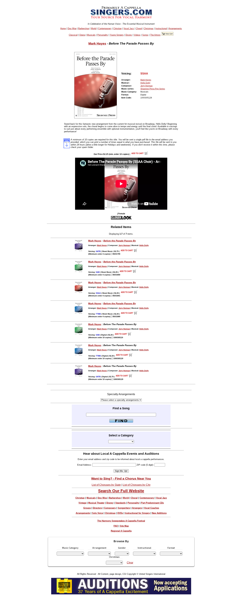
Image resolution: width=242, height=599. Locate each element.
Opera (82, 35)
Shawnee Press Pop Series (152, 89)
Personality (102, 35)
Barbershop (83, 28)
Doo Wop (72, 28)
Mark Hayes (97, 43)
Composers (110, 508)
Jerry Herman (146, 86)
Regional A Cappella (121, 531)
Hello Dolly (145, 83)
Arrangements (175, 28)
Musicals (91, 35)
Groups (87, 508)
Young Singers (117, 35)
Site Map (124, 526)
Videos (137, 35)
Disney (128, 35)
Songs (145, 35)
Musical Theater (96, 503)
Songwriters (124, 508)
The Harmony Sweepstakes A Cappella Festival (121, 521)
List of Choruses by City (136, 484)
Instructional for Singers (137, 513)
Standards (120, 503)
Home (63, 28)
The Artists (155, 35)
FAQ (116, 526)
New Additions (159, 513)
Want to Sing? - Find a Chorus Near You (121, 478)
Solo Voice (97, 513)
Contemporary (104, 28)
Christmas (148, 28)
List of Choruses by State (106, 484)
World (93, 28)
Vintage (82, 503)
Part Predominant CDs (152, 503)
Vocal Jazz (128, 28)
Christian (117, 28)
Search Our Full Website (121, 491)
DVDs (120, 513)
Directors (97, 508)
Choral (139, 28)
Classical (73, 35)
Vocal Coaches (151, 508)
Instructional (161, 28)
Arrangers (137, 508)
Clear (130, 562)
